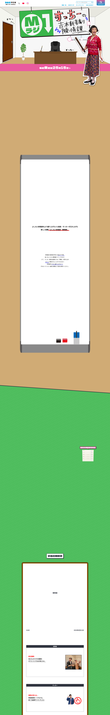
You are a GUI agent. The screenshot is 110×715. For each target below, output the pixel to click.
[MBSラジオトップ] (10, 3)
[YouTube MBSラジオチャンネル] (23, 3)
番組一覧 (64, 5)
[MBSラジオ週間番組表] (101, 5)
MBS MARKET (89, 5)
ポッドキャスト (80, 5)
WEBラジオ (71, 5)
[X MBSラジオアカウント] (19, 3)
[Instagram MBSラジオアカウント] (28, 3)
